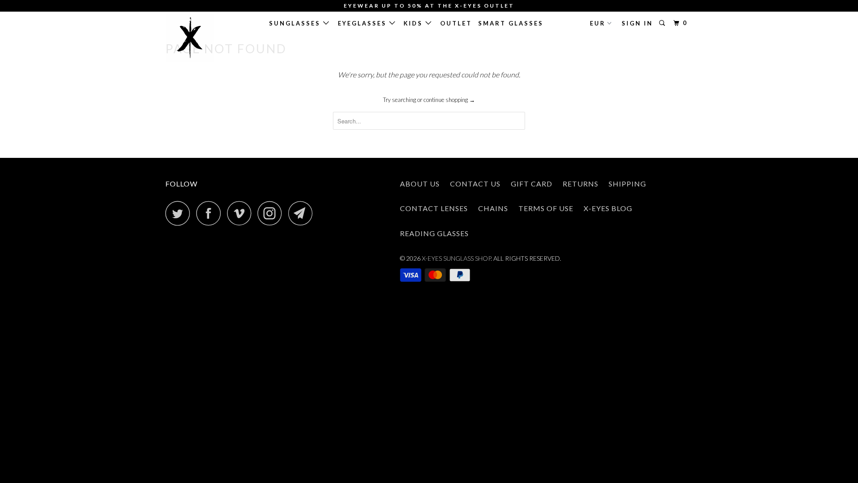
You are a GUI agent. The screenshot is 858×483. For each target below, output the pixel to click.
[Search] (663, 23)
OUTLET (456, 23)
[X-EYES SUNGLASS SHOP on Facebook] (211, 213)
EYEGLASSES (363, 23)
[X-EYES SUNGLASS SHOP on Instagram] (272, 213)
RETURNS (580, 183)
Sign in (637, 23)
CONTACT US (475, 183)
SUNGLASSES (296, 23)
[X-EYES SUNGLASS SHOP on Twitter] (180, 213)
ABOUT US (420, 183)
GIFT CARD (531, 183)
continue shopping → (449, 99)
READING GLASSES (434, 233)
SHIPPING (627, 183)
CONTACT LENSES (434, 208)
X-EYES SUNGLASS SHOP (456, 258)
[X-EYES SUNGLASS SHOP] (211, 38)
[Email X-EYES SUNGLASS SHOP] (303, 213)
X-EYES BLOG (608, 208)
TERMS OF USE (545, 208)
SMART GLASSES (510, 23)
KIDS (414, 23)
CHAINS (493, 208)
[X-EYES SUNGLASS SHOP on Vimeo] (241, 213)
